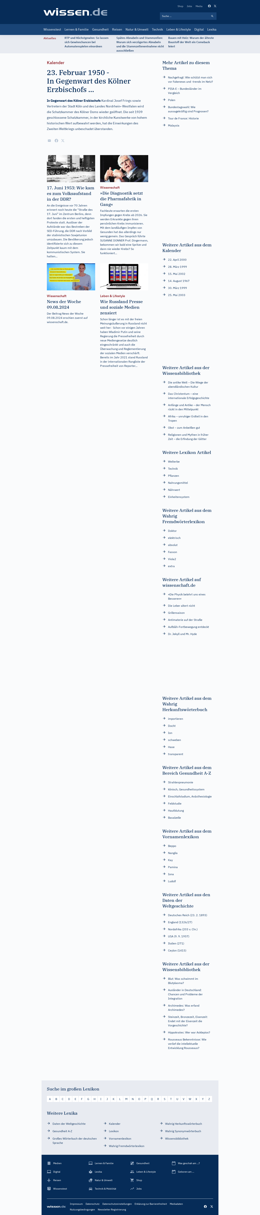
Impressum (76, 1203)
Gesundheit (100, 29)
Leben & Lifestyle (178, 29)
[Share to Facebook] (56, 140)
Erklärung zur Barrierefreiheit (151, 1203)
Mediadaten (176, 1203)
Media (199, 6)
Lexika (211, 29)
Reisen (117, 29)
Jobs (189, 6)
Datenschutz (93, 1203)
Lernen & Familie (77, 29)
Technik (157, 29)
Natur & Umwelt (137, 29)
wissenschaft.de (57, 322)
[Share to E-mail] (49, 140)
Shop (180, 6)
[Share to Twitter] (63, 140)
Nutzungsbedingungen (82, 1209)
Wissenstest (52, 29)
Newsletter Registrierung (112, 1209)
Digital (199, 29)
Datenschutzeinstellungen (117, 1203)
